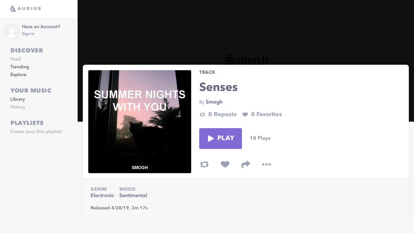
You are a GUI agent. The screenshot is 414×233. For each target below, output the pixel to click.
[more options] (266, 164)
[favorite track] (225, 164)
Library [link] (17, 99)
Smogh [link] (214, 102)
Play (225, 138)
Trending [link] (19, 67)
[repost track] (204, 164)
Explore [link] (18, 74)
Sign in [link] (28, 34)
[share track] (246, 164)
